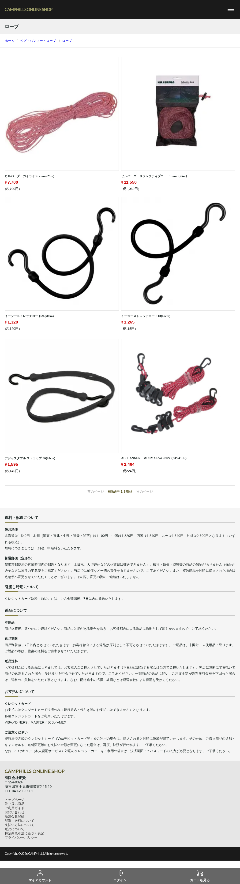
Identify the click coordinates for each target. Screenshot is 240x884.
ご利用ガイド (14, 808)
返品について (14, 829)
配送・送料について (19, 820)
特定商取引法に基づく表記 (24, 833)
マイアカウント (40, 880)
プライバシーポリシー (21, 837)
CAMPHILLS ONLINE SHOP (28, 9)
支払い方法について (19, 825)
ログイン (120, 880)
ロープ (67, 41)
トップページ (14, 799)
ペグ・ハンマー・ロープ (38, 41)
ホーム (10, 41)
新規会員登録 (14, 816)
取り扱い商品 (14, 804)
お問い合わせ (14, 812)
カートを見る (200, 880)
